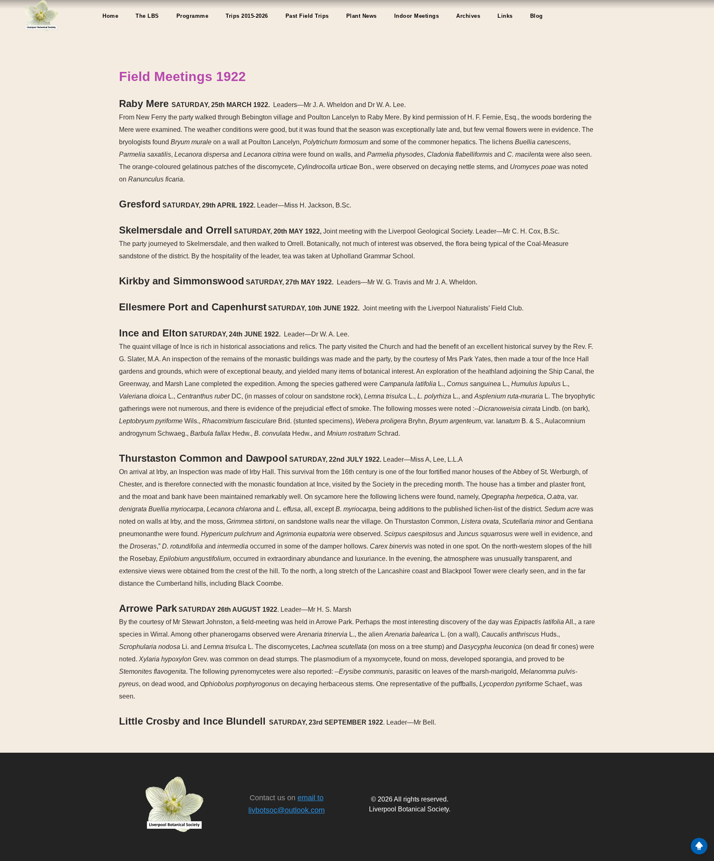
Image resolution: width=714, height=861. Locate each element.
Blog (536, 16)
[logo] (41, 15)
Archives (468, 16)
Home (110, 16)
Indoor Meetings (416, 16)
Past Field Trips (307, 16)
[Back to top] (699, 846)
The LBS (147, 16)
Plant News (361, 16)
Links (505, 16)
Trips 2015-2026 (247, 16)
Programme (192, 16)
